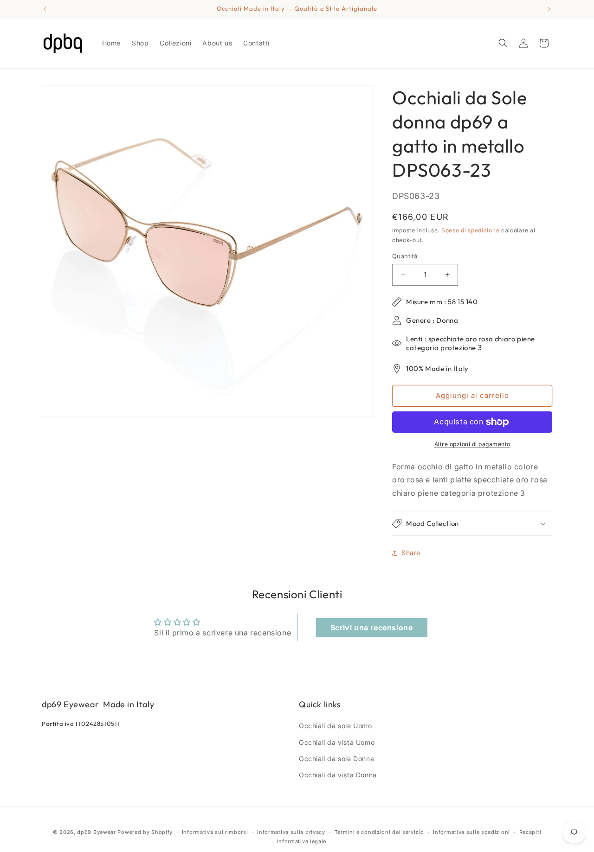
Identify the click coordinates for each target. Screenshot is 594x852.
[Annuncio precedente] (45, 9)
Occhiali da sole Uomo (335, 726)
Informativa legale (302, 841)
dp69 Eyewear (96, 832)
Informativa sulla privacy (291, 832)
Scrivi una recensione (371, 627)
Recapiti (530, 832)
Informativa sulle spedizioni (471, 832)
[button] (503, 43)
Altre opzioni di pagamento (472, 444)
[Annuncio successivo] (549, 9)
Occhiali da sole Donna (336, 758)
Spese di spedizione (470, 230)
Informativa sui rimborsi (215, 832)
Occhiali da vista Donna (338, 775)
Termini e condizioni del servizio (379, 832)
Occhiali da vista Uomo (336, 742)
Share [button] (410, 553)
